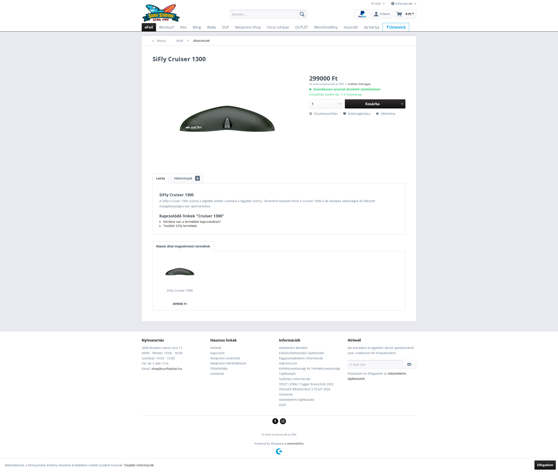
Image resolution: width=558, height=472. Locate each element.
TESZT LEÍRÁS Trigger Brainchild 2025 (306, 384)
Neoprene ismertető (225, 358)
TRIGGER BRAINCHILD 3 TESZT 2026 (304, 389)
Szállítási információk (294, 379)
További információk (139, 465)
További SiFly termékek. (179, 226)
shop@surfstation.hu (166, 369)
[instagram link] (283, 421)
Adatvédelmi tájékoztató (296, 400)
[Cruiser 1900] (179, 271)
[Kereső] (302, 14)
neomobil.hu (295, 443)
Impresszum (288, 363)
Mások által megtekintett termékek (183, 246)
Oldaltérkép (219, 368)
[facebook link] (276, 421)
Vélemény (387, 114)
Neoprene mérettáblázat (228, 363)
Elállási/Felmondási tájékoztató (301, 353)
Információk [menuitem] (403, 4)
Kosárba (372, 104)
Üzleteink (217, 374)
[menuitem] (268, 14)
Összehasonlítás (325, 114)
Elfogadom (545, 465)
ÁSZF (282, 405)
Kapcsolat (217, 353)
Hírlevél (215, 348)
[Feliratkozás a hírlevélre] (409, 364)
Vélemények (186, 178)
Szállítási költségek (359, 84)
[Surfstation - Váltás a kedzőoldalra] (162, 15)
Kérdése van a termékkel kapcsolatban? (191, 222)
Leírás (160, 178)
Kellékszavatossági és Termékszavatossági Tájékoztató (309, 371)
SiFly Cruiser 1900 (180, 290)
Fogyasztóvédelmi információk (301, 358)
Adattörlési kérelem (293, 348)
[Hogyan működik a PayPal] (362, 14)
